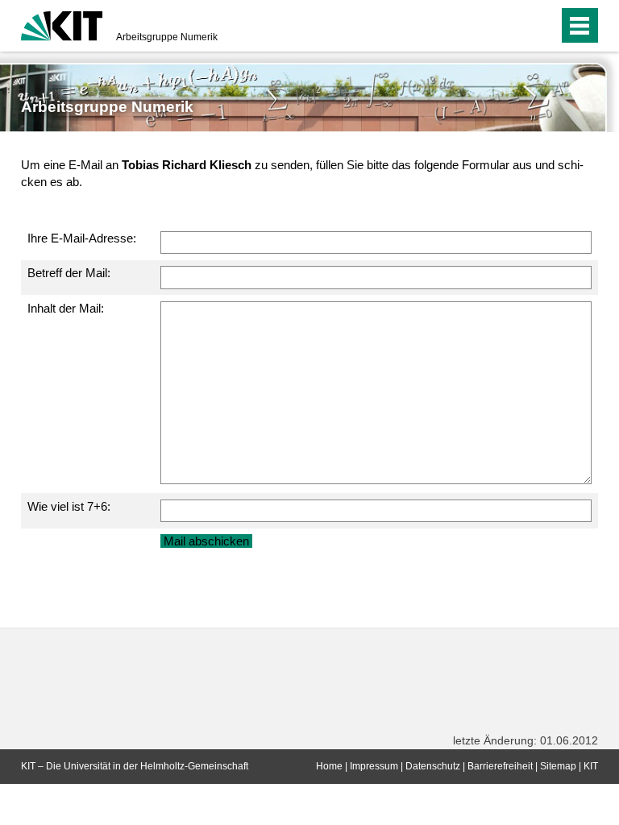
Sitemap (558, 766)
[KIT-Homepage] (61, 24)
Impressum (374, 766)
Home (329, 766)
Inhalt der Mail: (65, 308)
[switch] (514, 26)
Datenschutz (432, 766)
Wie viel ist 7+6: (68, 506)
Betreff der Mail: (68, 273)
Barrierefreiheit (500, 766)
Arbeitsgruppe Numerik (167, 37)
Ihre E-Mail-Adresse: (81, 238)
